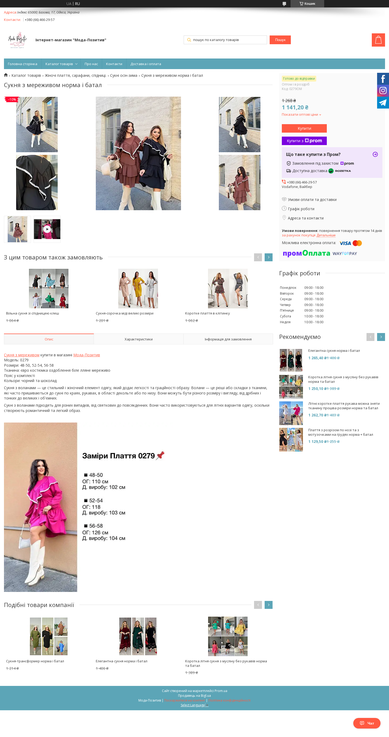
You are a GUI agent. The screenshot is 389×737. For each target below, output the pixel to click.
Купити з (295, 140)
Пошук (280, 40)
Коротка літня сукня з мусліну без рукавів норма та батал (226, 663)
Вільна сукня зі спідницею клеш (32, 313)
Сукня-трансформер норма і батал (35, 661)
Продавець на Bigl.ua (194, 695)
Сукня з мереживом (21, 354)
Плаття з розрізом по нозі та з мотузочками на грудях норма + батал (340, 432)
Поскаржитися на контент (184, 700)
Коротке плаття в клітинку (207, 313)
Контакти (114, 63)
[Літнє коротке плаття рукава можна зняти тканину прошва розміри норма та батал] (291, 413)
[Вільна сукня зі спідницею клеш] (48, 288)
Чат (371, 723)
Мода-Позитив (86, 354)
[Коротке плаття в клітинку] (227, 288)
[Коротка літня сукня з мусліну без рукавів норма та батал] (227, 636)
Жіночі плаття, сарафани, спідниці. (75, 75)
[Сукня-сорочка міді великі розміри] (138, 288)
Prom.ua (221, 691)
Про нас (91, 63)
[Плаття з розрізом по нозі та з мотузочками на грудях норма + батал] (291, 440)
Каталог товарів (59, 63)
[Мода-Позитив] (17, 40)
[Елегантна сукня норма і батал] (138, 636)
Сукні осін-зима (123, 75)
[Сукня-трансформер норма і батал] (48, 636)
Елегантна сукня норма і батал (121, 661)
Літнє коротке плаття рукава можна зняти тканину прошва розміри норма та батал (344, 405)
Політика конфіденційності (230, 700)
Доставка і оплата (145, 63)
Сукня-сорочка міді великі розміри (124, 313)
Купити (304, 128)
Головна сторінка (22, 63)
